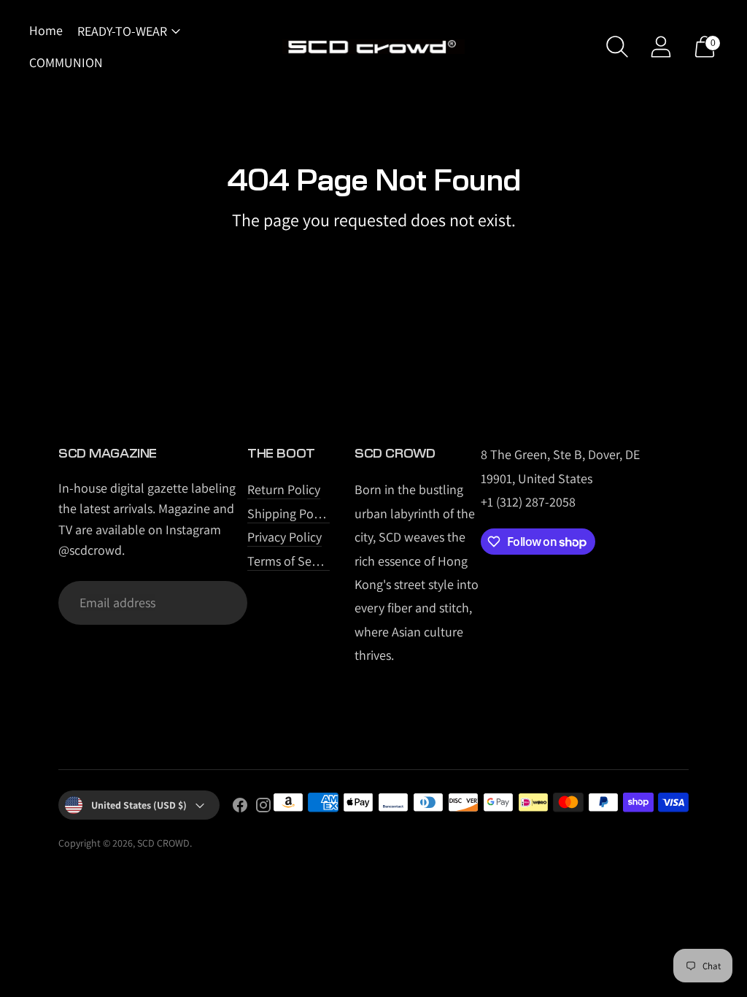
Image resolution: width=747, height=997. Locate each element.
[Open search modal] (617, 46)
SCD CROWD (163, 843)
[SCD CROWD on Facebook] (240, 808)
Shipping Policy (289, 513)
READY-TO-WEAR (122, 31)
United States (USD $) (139, 805)
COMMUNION (66, 62)
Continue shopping (374, 257)
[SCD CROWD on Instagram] (263, 808)
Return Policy (283, 489)
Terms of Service (292, 561)
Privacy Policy (284, 536)
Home (46, 30)
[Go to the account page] (660, 46)
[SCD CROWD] (373, 47)
